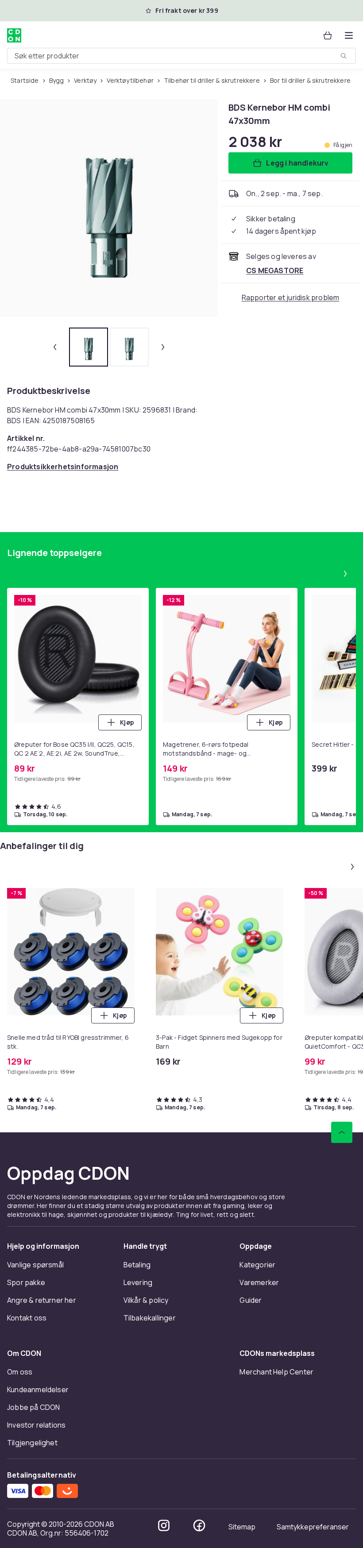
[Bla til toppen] (341, 1132)
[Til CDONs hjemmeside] (14, 35)
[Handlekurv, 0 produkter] (327, 35)
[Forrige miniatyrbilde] (55, 347)
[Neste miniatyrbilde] (163, 347)
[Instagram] (164, 1525)
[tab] (88, 347)
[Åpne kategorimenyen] (348, 35)
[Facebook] (199, 1525)
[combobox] (181, 56)
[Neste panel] (345, 573)
